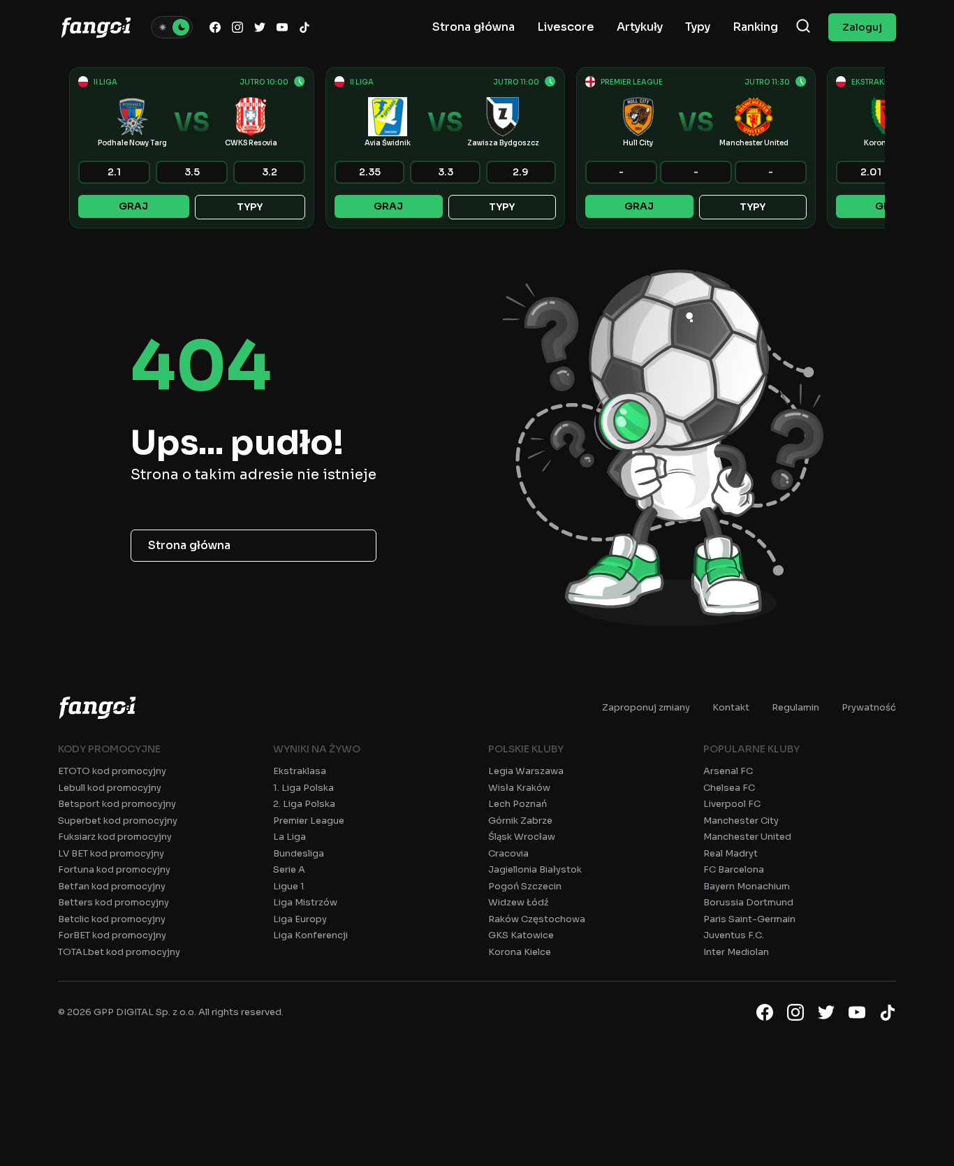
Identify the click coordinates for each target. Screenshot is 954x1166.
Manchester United (747, 837)
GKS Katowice (521, 935)
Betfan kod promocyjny (112, 886)
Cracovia (508, 853)
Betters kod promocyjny (113, 902)
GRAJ (133, 206)
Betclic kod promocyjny (112, 919)
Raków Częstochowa (536, 919)
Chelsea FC (729, 788)
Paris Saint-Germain (749, 919)
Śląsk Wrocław (521, 837)
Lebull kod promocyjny (109, 788)
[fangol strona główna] (96, 27)
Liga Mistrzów (305, 902)
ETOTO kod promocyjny (112, 771)
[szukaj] (803, 27)
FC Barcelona (733, 869)
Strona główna (189, 545)
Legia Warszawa (526, 771)
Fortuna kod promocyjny (114, 869)
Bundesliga (298, 853)
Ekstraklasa (299, 771)
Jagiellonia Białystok (535, 869)
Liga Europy (300, 919)
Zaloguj (862, 27)
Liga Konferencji (310, 935)
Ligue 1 (288, 886)
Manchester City (741, 820)
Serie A (289, 869)
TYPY (250, 207)
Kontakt (730, 707)
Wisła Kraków (519, 788)
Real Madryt (730, 853)
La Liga (289, 837)
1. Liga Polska (303, 788)
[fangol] (97, 707)
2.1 (114, 172)
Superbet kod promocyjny (117, 820)
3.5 (192, 172)
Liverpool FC (732, 804)
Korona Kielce (519, 952)
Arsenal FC (728, 771)
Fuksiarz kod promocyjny (115, 837)
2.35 (370, 172)
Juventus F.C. (733, 935)
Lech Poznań (517, 804)
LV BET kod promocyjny (111, 853)
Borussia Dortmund (748, 902)
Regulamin (795, 707)
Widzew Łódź (518, 902)
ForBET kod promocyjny (112, 935)
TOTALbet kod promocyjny (119, 952)
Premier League (308, 820)
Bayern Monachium (746, 886)
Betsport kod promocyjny (117, 804)
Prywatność (869, 707)
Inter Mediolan (736, 952)
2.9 (521, 172)
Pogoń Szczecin (525, 886)
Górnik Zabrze (520, 820)
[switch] (172, 27)
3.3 (445, 172)
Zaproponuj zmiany (646, 707)
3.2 (269, 172)
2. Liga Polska (304, 804)
